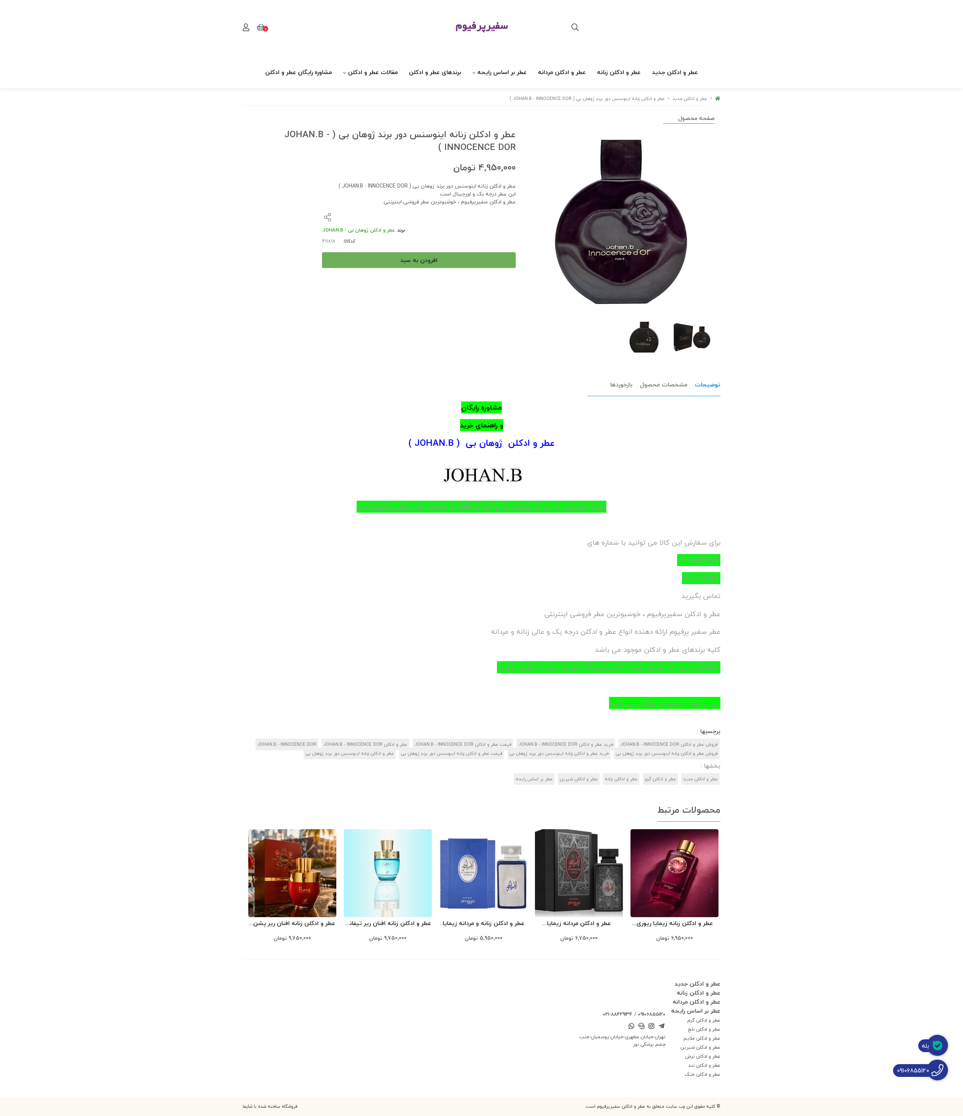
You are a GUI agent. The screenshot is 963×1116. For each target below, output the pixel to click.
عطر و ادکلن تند (704, 1065)
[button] (251, 889)
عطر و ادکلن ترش (702, 1056)
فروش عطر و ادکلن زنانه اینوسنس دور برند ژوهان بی (667, 753)
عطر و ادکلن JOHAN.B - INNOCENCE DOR (365, 744)
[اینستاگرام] (651, 1026)
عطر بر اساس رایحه (502, 72)
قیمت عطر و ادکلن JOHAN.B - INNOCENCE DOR (463, 744)
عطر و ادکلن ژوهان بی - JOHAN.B (358, 230)
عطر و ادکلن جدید (675, 72)
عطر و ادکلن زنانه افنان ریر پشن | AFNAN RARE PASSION (292, 924)
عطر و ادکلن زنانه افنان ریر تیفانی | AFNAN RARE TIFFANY (388, 924)
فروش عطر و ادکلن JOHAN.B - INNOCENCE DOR (669, 744)
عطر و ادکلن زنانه (619, 72)
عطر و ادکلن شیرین (579, 779)
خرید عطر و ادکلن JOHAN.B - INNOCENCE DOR (565, 744)
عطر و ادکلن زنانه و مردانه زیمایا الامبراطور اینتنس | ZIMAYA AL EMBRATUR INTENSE (483, 924)
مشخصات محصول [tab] (663, 384)
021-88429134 (617, 1014)
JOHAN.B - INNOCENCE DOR (286, 744)
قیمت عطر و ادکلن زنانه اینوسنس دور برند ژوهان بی (451, 753)
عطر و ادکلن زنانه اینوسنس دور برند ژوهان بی (349, 753)
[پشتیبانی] (641, 1026)
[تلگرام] (661, 1026)
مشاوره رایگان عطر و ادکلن (298, 72)
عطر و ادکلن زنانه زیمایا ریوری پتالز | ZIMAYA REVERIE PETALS (674, 924)
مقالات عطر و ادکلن (373, 72)
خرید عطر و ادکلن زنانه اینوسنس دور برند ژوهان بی (559, 753)
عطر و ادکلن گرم (660, 779)
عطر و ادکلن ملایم (702, 1038)
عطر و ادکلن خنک (702, 1074)
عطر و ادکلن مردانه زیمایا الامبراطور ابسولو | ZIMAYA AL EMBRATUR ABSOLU (579, 924)
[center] (575, 28)
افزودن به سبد (418, 260)
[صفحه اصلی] (717, 99)
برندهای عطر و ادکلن (435, 72)
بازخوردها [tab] (621, 384)
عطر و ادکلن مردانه (562, 72)
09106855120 (651, 1014)
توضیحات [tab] (707, 384)
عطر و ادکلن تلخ (704, 1029)
